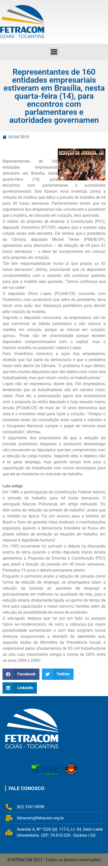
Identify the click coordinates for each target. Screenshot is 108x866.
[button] (54, 52)
